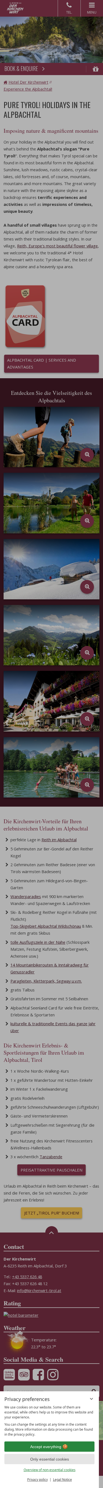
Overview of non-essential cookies (50, 1469)
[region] (49, 1421)
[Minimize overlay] (91, 1398)
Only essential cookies (49, 1459)
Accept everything (45, 1446)
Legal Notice (62, 1479)
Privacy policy (37, 1479)
